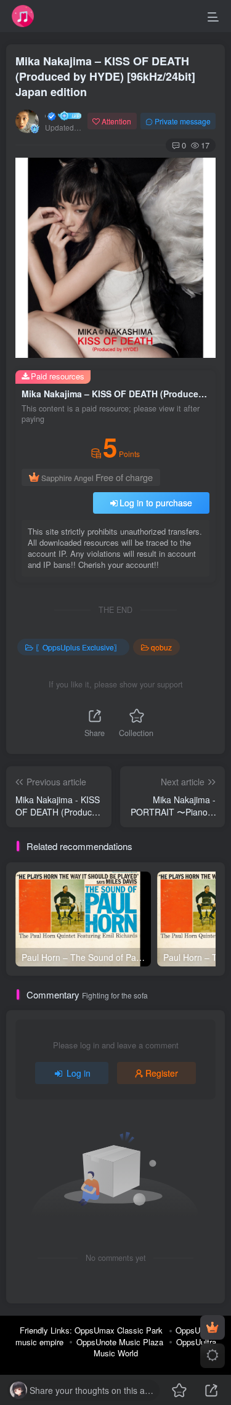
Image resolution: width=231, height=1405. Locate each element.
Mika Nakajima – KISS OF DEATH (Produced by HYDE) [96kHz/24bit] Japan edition (105, 76)
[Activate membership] (212, 1327)
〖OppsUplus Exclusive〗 (78, 647)
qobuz (161, 647)
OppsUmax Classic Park (119, 1330)
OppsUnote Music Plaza (119, 1342)
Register (161, 1073)
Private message (183, 121)
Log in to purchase (156, 502)
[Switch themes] (212, 1355)
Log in (79, 1073)
